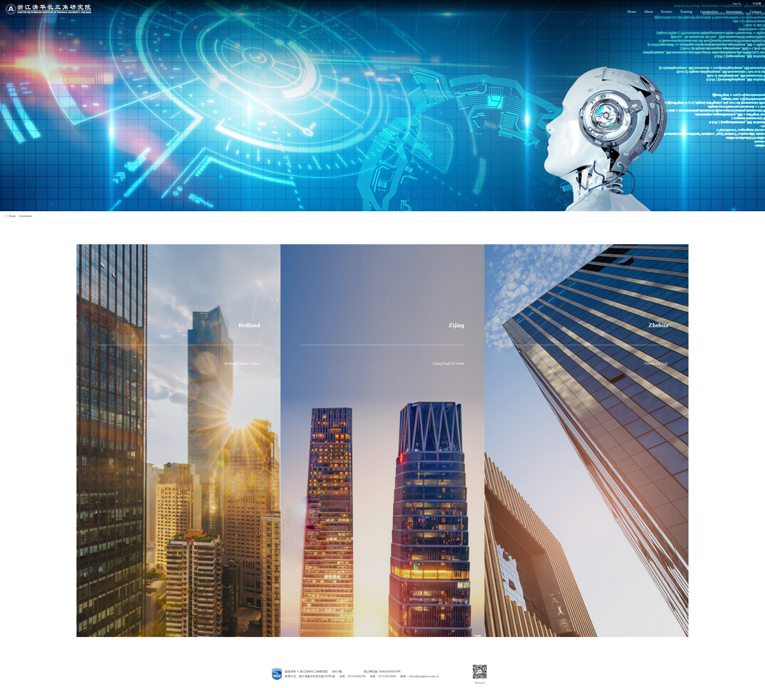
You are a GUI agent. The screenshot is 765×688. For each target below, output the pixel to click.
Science (666, 12)
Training (686, 12)
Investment (734, 12)
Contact (755, 12)
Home (631, 12)
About (648, 12)
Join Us (737, 3)
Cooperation (709, 12)
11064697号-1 (351, 671)
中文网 (757, 3)
